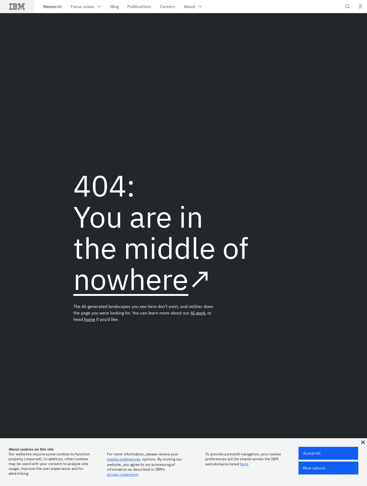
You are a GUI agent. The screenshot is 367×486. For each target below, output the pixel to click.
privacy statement (122, 474)
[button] (363, 442)
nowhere (130, 279)
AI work (197, 312)
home (89, 319)
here (244, 464)
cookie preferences (124, 459)
